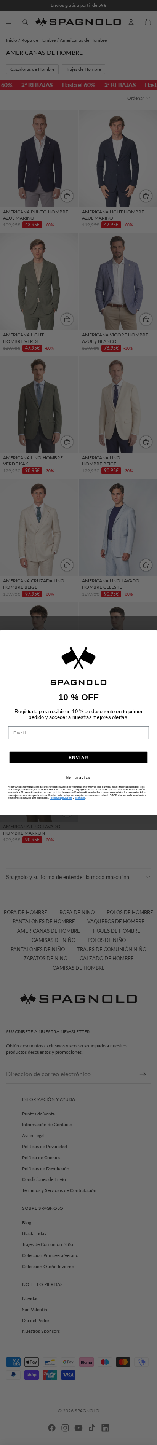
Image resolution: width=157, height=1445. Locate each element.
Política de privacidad (61, 798)
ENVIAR (79, 757)
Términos (80, 798)
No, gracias (78, 777)
